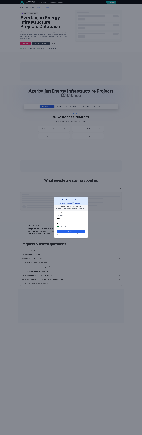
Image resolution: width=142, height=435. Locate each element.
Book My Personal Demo (71, 231)
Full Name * (59, 212)
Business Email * (60, 218)
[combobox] (58, 226)
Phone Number (60, 223)
